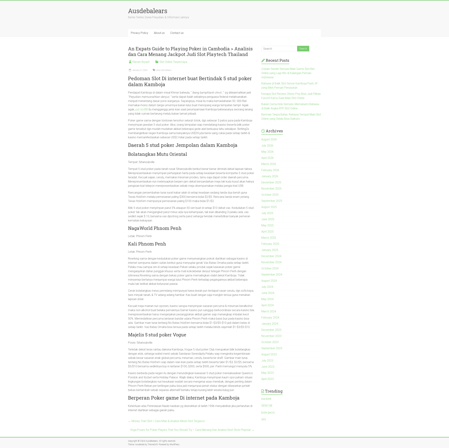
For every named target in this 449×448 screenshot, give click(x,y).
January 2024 (269, 323)
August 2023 (269, 354)
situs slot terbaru (164, 70)
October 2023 (270, 342)
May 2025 (267, 225)
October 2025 (270, 194)
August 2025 (269, 207)
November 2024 (271, 262)
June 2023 (267, 366)
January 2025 (269, 250)
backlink (266, 398)
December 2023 (271, 329)
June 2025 (267, 219)
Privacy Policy (139, 33)
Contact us (177, 33)
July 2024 (267, 286)
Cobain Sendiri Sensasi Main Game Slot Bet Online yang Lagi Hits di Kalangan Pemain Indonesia (287, 73)
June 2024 (267, 293)
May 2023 (267, 372)
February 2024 (270, 317)
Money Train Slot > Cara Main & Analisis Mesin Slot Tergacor (166, 421)
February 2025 (270, 243)
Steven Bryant (140, 62)
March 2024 (268, 311)
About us (159, 33)
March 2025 (268, 237)
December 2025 (271, 182)
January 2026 (269, 176)
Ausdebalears (147, 10)
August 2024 (269, 280)
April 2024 (267, 305)
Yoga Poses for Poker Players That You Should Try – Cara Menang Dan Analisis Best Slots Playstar (192, 430)
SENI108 (266, 405)
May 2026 (267, 151)
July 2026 (267, 145)
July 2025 (267, 213)
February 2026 (270, 170)
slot (263, 419)
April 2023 (267, 379)
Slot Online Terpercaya (173, 62)
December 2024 (271, 256)
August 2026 (269, 139)
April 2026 (267, 158)
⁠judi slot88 (141, 109)
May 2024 (267, 299)
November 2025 (271, 188)
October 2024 (270, 268)
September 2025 (271, 201)
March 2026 (268, 164)
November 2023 (271, 336)
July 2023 (267, 360)
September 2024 (271, 274)
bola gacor (268, 412)
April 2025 (267, 231)
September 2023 (271, 348)
